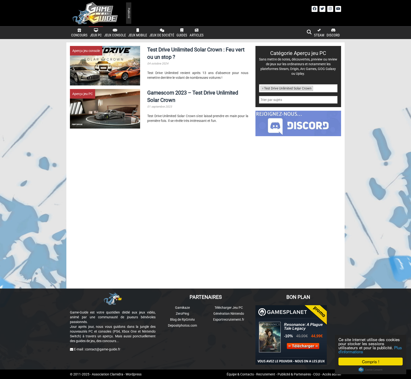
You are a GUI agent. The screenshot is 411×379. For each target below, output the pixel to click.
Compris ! (370, 361)
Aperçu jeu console (86, 51)
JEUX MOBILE (137, 35)
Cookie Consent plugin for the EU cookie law (370, 369)
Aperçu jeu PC (82, 94)
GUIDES (181, 35)
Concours (79, 35)
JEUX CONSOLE (115, 35)
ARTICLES (197, 35)
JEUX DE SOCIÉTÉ (161, 35)
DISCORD (333, 35)
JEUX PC (96, 35)
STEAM (319, 35)
